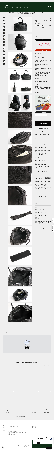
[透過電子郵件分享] (42, 234)
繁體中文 (12, 445)
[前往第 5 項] (4, 30)
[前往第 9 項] (4, 42)
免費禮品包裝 (43, 112)
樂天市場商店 (34, 426)
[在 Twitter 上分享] (39, 234)
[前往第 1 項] (4, 18)
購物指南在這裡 (37, 78)
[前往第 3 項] (4, 23)
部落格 (24, 7)
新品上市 (21, 6)
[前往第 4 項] (4, 26)
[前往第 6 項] (4, 33)
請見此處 (38, 84)
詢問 (27, 7)
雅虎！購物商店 (34, 427)
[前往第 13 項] (4, 54)
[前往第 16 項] (4, 64)
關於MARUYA (17, 6)
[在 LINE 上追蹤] (11, 441)
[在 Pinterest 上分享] (40, 234)
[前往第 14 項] (4, 58)
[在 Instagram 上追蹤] (8, 441)
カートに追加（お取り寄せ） (43, 50)
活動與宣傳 (20, 7)
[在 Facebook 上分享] (37, 234)
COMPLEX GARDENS (42, 128)
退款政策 (4, 427)
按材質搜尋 (31, 6)
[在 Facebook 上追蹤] (3, 441)
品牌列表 (13, 7)
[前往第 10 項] (4, 45)
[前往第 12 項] (4, 51)
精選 (17, 7)
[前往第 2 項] (4, 20)
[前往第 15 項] (4, 61)
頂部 (13, 6)
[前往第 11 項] (4, 48)
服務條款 (4, 430)
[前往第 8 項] (4, 38)
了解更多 (9, 435)
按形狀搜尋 (26, 6)
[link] (9, 372)
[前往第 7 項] (4, 36)
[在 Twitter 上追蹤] (5, 441)
